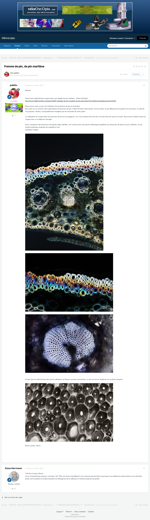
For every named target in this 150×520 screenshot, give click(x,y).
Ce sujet (137, 46)
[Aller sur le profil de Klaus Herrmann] (14, 476)
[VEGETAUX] (33, 75)
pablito (16, 73)
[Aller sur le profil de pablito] (6, 74)
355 (14, 489)
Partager (124, 74)
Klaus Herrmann (13, 468)
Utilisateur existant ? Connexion (122, 38)
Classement (56, 46)
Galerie (26, 46)
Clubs (35, 46)
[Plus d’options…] (144, 85)
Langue (59, 512)
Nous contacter (80, 512)
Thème (68, 512)
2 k (14, 116)
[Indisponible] (64, 192)
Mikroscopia (8, 38)
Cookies (91, 512)
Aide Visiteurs (69, 46)
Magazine (7, 46)
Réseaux (45, 46)
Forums (17, 46)
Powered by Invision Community (75, 516)
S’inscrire (142, 38)
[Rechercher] (145, 46)
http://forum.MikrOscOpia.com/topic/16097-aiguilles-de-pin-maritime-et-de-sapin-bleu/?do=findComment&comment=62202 (70, 101)
